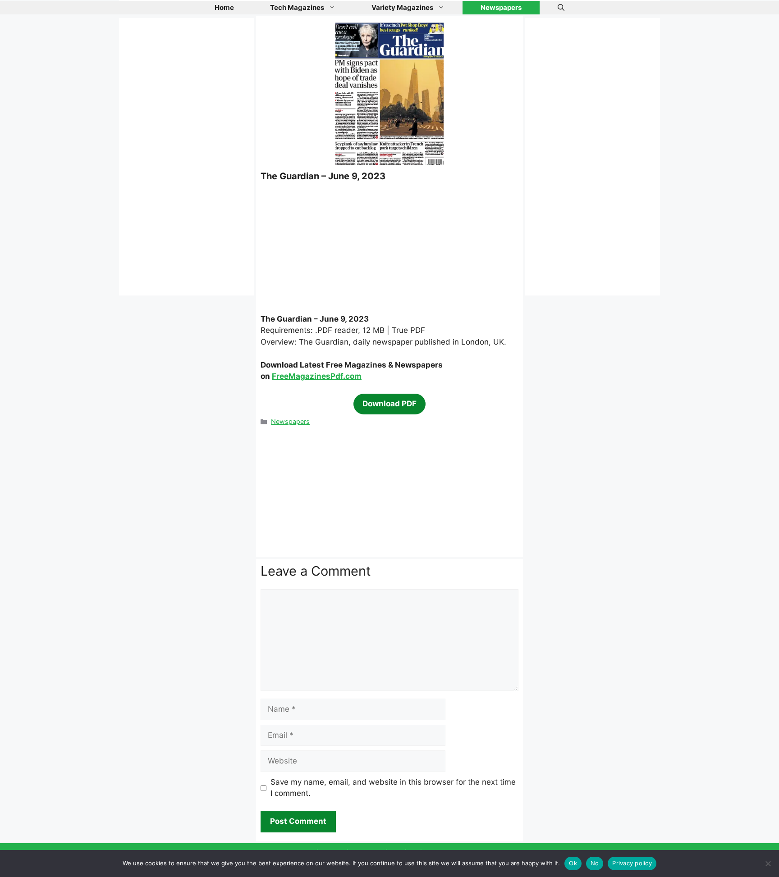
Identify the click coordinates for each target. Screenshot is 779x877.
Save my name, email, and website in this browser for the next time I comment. (393, 787)
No (595, 863)
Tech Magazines (297, 7)
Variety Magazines (402, 7)
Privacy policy (632, 863)
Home (224, 7)
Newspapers (501, 7)
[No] (767, 863)
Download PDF (389, 403)
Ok (573, 863)
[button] (561, 7)
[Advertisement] (389, 247)
